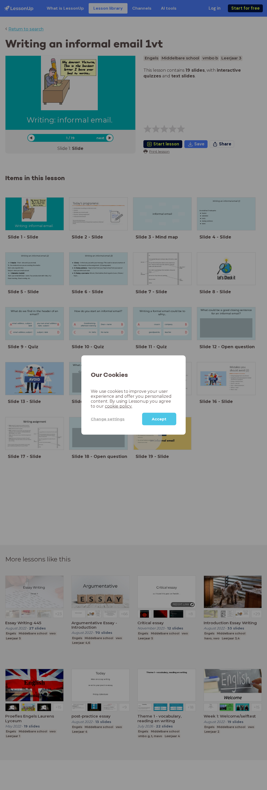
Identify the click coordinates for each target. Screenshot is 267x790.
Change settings (108, 419)
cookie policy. (118, 406)
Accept (159, 419)
